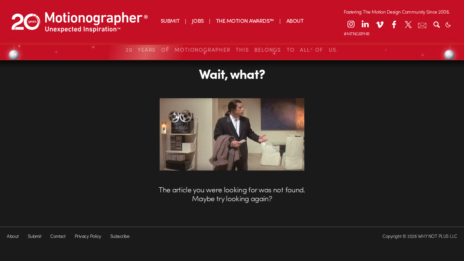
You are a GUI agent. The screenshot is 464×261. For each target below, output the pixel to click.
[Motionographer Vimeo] (379, 24)
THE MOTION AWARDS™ (245, 20)
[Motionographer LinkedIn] (365, 24)
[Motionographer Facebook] (394, 24)
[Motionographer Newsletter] (422, 24)
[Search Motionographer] (436, 24)
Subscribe (119, 236)
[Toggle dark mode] (448, 24)
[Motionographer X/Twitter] (408, 24)
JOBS (198, 20)
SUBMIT (170, 20)
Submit (34, 236)
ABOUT (294, 20)
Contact (57, 236)
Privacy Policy (88, 236)
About (12, 236)
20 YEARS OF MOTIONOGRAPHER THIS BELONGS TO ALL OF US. (232, 49)
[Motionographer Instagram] (351, 24)
